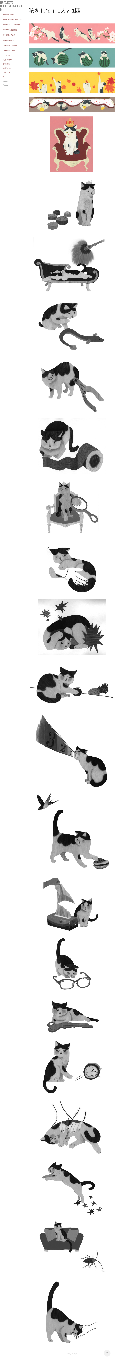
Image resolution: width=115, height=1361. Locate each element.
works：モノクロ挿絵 (11, 25)
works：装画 (8, 14)
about (5, 81)
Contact (6, 85)
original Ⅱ (6, 55)
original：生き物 (10, 45)
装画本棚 (6, 64)
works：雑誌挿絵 (10, 30)
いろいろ (6, 72)
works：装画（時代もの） (13, 19)
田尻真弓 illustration (11, 6)
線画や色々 (7, 68)
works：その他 (9, 35)
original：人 (8, 40)
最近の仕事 (7, 60)
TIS (4, 77)
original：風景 (9, 50)
